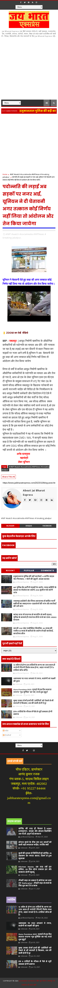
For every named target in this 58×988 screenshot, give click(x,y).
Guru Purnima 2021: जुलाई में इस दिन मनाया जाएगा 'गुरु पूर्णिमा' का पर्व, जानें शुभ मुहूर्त (32, 691)
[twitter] (24, 2)
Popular (29, 570)
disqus (29, 526)
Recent (10, 570)
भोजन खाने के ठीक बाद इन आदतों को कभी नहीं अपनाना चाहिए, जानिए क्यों (35, 843)
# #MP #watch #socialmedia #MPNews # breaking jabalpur (25, 468)
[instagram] (36, 2)
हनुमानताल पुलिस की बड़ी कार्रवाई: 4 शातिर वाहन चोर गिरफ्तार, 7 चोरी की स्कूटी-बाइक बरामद (33, 577)
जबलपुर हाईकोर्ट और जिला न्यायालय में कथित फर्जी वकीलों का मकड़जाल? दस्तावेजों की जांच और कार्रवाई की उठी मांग (34, 604)
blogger (10, 526)
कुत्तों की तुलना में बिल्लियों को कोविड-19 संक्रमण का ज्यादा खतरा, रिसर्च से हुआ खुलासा (35, 856)
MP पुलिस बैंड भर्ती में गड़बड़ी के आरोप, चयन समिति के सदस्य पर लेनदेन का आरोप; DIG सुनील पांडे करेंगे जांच (34, 590)
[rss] (32, 2)
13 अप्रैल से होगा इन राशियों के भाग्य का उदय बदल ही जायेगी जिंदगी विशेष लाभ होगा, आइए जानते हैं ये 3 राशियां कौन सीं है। (34, 667)
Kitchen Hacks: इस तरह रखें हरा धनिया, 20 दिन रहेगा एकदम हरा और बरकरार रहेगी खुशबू (35, 869)
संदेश (6, 730)
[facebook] (20, 2)
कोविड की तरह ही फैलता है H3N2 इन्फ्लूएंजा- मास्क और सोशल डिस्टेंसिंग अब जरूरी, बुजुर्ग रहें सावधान (35, 831)
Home (5, 174)
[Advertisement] (29, 69)
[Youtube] (30, 749)
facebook (47, 526)
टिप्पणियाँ (7, 735)
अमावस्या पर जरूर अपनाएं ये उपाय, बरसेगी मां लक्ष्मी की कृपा (35, 924)
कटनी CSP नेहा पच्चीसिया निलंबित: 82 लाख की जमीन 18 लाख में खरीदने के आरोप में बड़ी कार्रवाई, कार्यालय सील (33, 631)
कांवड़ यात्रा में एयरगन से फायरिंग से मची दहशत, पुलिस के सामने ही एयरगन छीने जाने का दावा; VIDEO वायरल (35, 617)
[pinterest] (28, 2)
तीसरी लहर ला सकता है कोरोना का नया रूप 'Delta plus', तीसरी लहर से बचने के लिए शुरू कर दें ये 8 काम (35, 883)
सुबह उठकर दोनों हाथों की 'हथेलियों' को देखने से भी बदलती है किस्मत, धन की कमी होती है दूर (33, 702)
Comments (47, 570)
